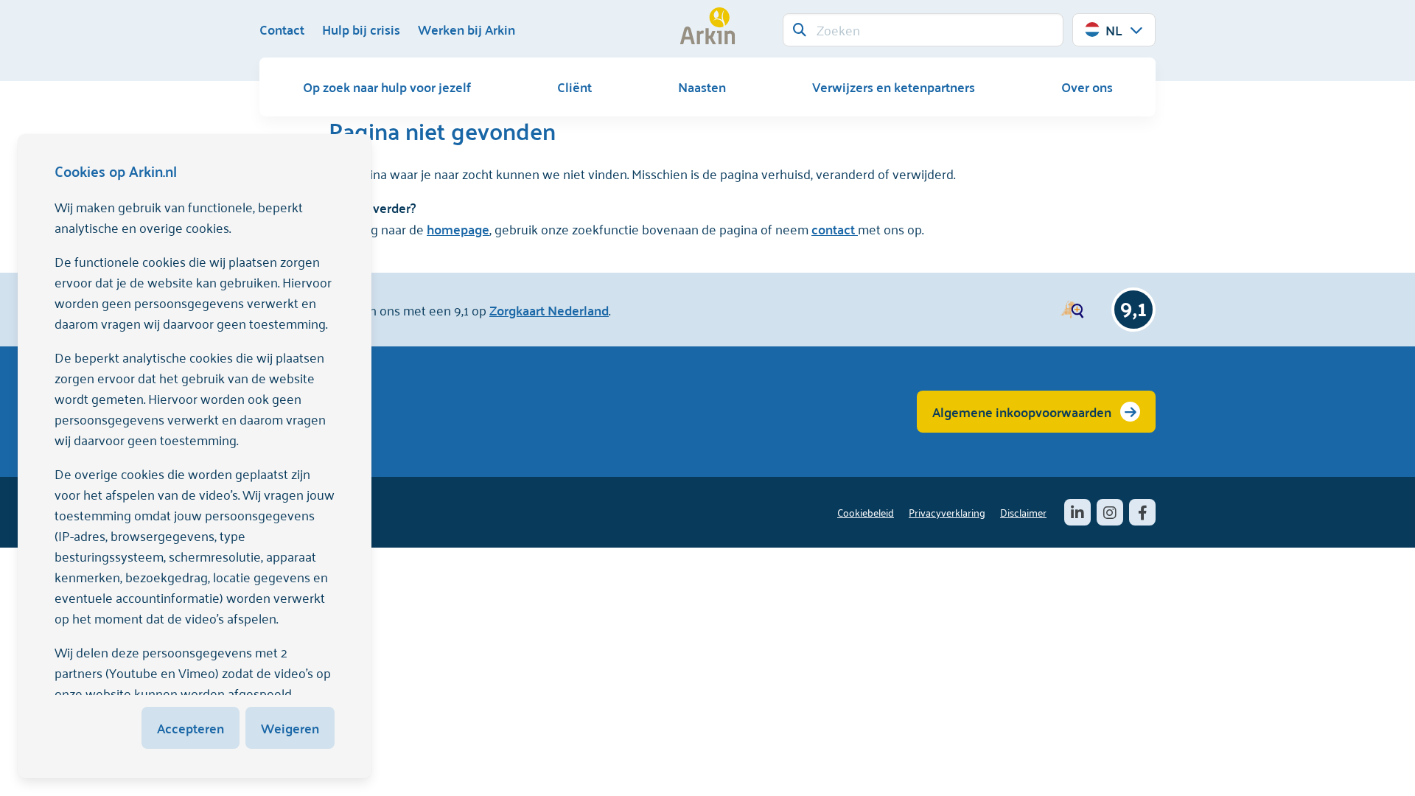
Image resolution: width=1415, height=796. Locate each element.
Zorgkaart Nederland (549, 310)
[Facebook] (1142, 512)
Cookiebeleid (865, 512)
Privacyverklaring (947, 512)
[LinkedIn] (1077, 512)
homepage (458, 229)
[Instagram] (1110, 512)
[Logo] (707, 25)
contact (834, 229)
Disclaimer (1023, 512)
